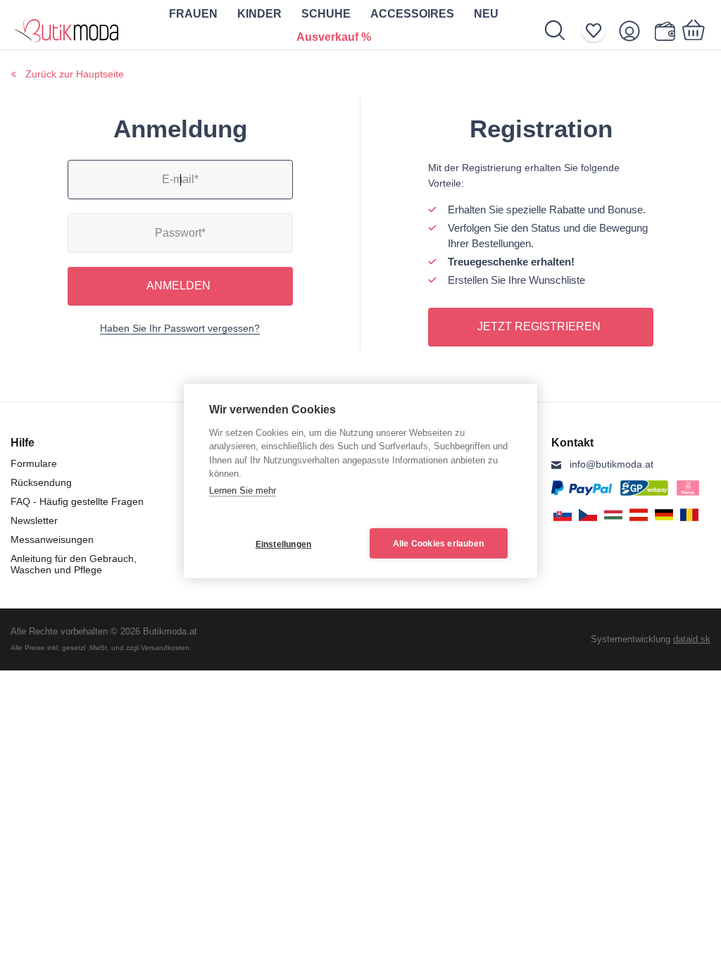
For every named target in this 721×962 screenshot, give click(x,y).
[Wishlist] (598, 31)
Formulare (34, 463)
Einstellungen (284, 544)
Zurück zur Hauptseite (74, 74)
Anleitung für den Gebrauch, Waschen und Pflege (74, 564)
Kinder (259, 14)
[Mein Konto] (634, 31)
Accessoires (412, 14)
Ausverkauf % (333, 37)
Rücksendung (41, 482)
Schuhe (326, 14)
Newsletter (34, 520)
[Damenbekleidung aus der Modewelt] (67, 24)
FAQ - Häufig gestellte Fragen (77, 501)
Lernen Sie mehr (242, 490)
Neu (486, 14)
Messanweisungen (52, 539)
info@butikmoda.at (611, 464)
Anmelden (178, 286)
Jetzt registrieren (539, 326)
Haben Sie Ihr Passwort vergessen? (180, 328)
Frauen (193, 14)
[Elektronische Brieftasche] (664, 31)
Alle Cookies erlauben (438, 544)
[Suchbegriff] (562, 30)
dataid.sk (691, 639)
